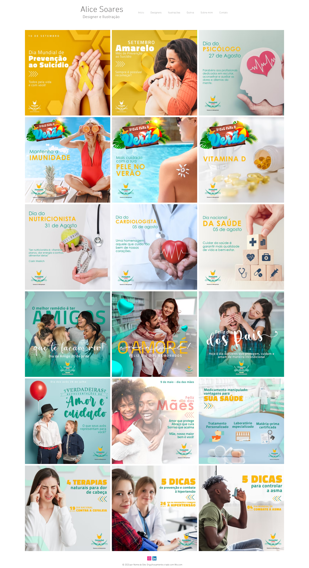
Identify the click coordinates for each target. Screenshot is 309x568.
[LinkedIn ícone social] (154, 558)
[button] (155, 13)
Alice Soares (101, 10)
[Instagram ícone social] (149, 558)
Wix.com (178, 564)
